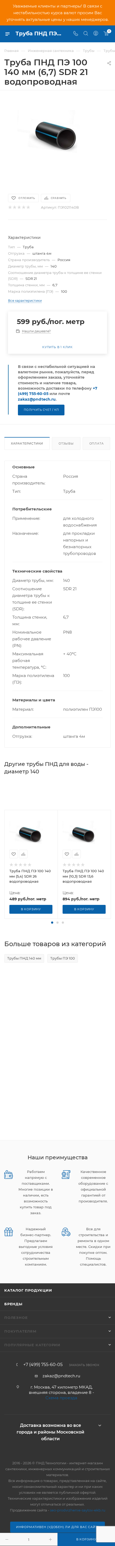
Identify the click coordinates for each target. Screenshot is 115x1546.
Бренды (13, 1304)
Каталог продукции (28, 1290)
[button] (52, 922)
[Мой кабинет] (95, 33)
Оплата (96, 443)
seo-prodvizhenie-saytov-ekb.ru (77, 1510)
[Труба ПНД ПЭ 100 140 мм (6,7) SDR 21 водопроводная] (57, 139)
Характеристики (27, 443)
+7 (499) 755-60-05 (43, 1365)
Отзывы (66, 443)
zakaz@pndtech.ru (37, 399)
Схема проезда (61, 1397)
